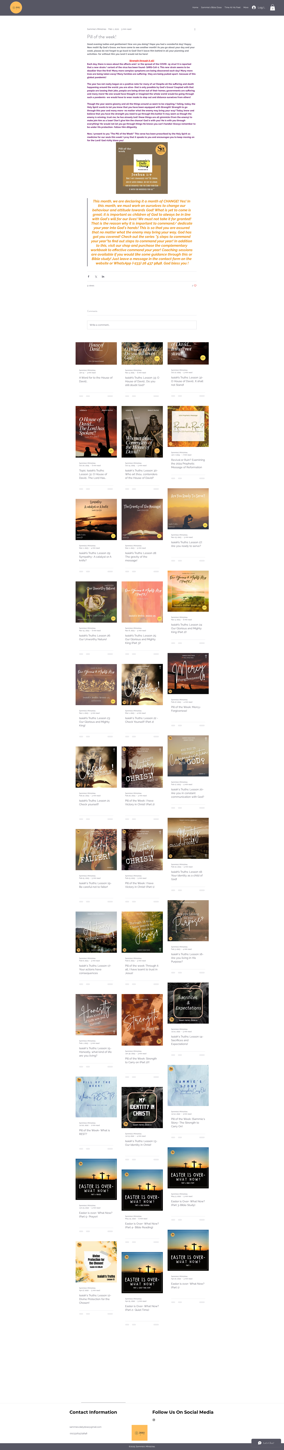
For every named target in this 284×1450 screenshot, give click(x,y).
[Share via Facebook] (88, 276)
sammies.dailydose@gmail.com (85, 1427)
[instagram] (153, 1419)
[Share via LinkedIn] (103, 276)
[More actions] (195, 29)
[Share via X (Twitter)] (95, 276)
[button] (272, 7)
